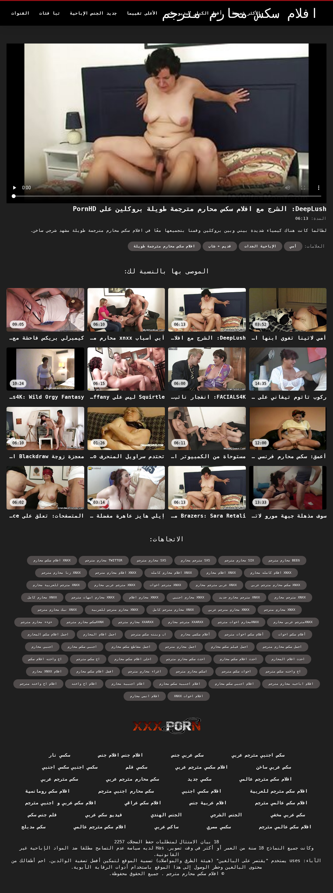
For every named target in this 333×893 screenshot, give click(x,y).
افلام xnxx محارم (47, 671)
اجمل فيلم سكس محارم (229, 646)
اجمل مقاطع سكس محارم (131, 646)
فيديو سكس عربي (104, 814)
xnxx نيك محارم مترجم (57, 609)
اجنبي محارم (42, 646)
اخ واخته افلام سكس (45, 659)
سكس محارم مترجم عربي (132, 779)
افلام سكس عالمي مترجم (281, 802)
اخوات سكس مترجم (236, 671)
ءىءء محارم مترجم (36, 622)
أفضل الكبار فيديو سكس (194, 13)
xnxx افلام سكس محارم (52, 560)
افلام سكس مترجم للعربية (279, 791)
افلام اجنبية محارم (128, 683)
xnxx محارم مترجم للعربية (114, 609)
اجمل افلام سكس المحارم (48, 634)
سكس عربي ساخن (274, 767)
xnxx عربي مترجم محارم (216, 585)
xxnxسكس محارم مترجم (85, 622)
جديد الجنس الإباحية (93, 13)
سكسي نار (59, 755)
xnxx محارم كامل (42, 597)
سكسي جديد (199, 779)
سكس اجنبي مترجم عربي (258, 755)
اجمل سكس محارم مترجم (282, 646)
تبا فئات (49, 13)
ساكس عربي (166, 826)
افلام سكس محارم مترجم (191, 873)
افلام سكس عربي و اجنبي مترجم (60, 802)
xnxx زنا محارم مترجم (61, 572)
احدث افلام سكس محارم (238, 659)
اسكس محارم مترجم (191, 671)
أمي (293, 246)
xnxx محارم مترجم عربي (228, 609)
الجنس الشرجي (226, 814)
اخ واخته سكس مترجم (283, 671)
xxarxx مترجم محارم (185, 622)
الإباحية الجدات (260, 246)
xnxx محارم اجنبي (188, 597)
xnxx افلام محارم (221, 572)
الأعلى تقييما (142, 13)
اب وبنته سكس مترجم (148, 634)
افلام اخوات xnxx (188, 696)
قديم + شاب (219, 246)
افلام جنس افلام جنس (121, 755)
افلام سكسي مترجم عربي (202, 767)
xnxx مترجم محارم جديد (239, 597)
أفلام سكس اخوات (292, 634)
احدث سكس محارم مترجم (185, 659)
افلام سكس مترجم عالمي (266, 779)
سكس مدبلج (33, 826)
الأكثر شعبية (246, 13)
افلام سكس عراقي (143, 802)
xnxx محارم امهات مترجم (93, 597)
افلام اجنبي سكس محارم (234, 683)
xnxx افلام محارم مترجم (115, 572)
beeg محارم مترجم (284, 560)
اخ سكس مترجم (88, 659)
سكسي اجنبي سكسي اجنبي (69, 767)
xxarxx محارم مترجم (135, 622)
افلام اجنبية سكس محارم (179, 683)
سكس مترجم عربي (59, 779)
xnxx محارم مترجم (279, 609)
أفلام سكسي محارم (195, 634)
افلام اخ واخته (84, 683)
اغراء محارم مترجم (144, 671)
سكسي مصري (218, 826)
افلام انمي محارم (144, 696)
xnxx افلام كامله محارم (270, 572)
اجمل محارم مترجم (180, 646)
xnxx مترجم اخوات (165, 585)
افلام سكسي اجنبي (201, 791)
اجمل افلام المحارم (99, 634)
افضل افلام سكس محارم (94, 671)
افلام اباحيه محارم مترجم (291, 683)
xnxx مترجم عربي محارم (114, 585)
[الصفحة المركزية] (166, 726)
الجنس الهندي (166, 814)
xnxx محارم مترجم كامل (173, 609)
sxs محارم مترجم (151, 560)
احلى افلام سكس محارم (133, 659)
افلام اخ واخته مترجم (38, 683)
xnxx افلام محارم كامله (171, 572)
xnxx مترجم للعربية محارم (56, 585)
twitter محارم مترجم (103, 560)
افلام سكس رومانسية (47, 791)
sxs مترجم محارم (195, 560)
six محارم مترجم (239, 560)
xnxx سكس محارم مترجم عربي (275, 585)
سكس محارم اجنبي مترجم (126, 791)
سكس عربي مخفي (288, 814)
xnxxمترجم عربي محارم (293, 622)
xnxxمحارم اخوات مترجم (238, 622)
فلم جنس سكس (42, 814)
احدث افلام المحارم (288, 659)
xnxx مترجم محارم (290, 597)
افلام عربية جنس (208, 802)
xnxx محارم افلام (143, 597)
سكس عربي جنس (187, 755)
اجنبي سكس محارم (82, 646)
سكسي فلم (136, 767)
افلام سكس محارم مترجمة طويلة (164, 246)
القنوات (20, 13)
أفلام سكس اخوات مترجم (244, 634)
